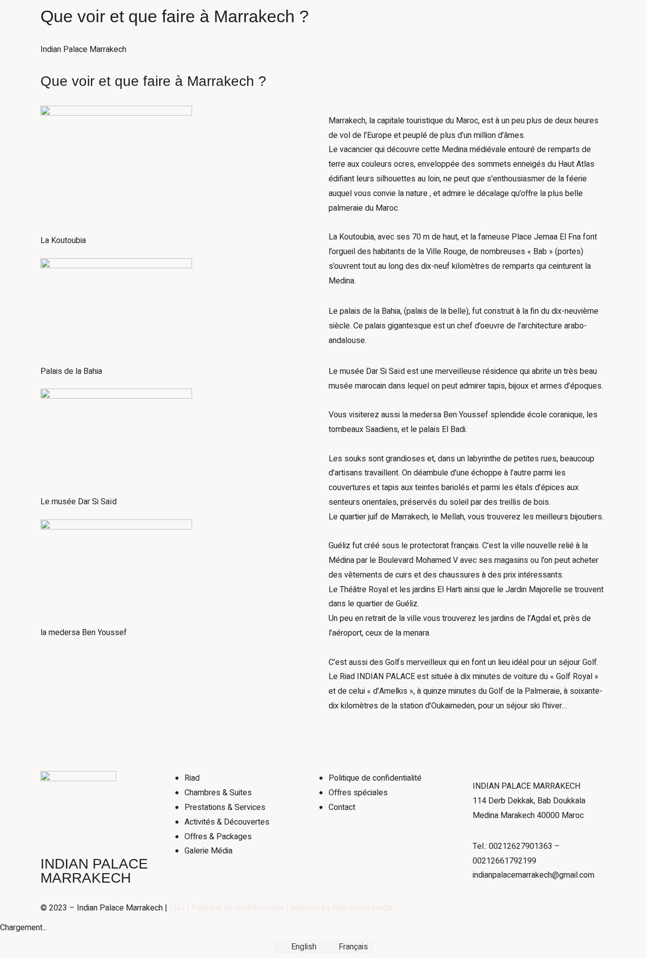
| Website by (308, 908)
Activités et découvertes (230, 51)
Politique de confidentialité (237, 908)
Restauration (310, 51)
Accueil (199, 23)
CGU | (180, 908)
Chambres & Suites (260, 23)
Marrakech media (363, 908)
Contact (200, 78)
